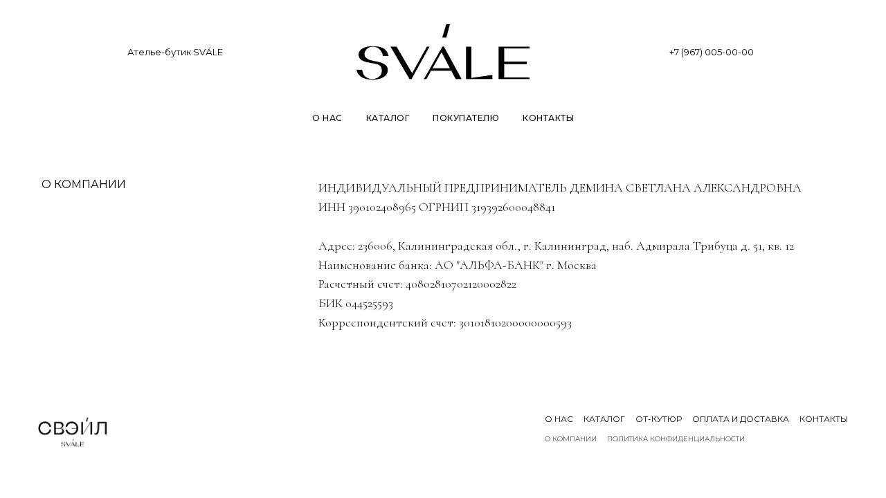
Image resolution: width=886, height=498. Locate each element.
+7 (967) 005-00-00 (711, 51)
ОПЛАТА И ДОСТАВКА (740, 419)
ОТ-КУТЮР (658, 419)
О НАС (327, 118)
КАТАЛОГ (388, 118)
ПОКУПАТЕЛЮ (466, 118)
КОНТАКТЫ (548, 118)
